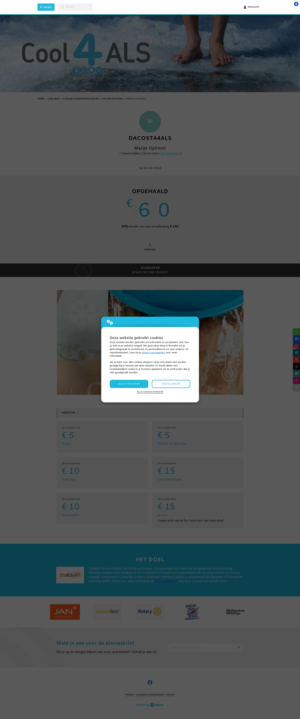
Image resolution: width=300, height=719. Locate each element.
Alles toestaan (129, 383)
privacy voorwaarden (153, 352)
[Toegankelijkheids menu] (296, 4)
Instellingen (171, 383)
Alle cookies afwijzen (150, 392)
